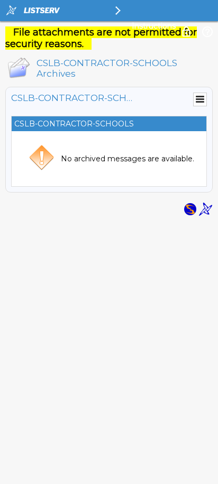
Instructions (154, 26)
